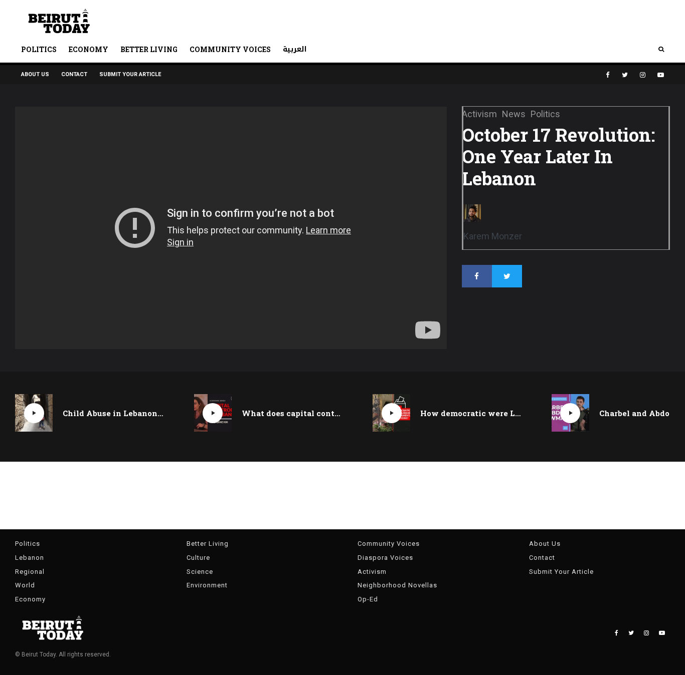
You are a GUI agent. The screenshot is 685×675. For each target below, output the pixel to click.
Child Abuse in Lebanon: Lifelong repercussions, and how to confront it (113, 413)
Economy (88, 49)
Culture (198, 557)
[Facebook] (608, 75)
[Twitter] (625, 75)
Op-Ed (368, 599)
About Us (35, 74)
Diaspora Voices (385, 557)
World (25, 585)
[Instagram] (642, 75)
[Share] (477, 276)
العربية (295, 49)
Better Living (149, 49)
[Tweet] (507, 276)
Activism (372, 571)
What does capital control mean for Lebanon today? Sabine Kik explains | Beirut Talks (292, 413)
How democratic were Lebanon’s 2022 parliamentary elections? (471, 413)
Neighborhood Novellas (397, 585)
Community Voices (230, 49)
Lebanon (29, 557)
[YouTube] (660, 75)
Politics (39, 49)
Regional (30, 571)
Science (200, 571)
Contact (74, 74)
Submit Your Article (130, 74)
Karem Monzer (492, 236)
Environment (207, 585)
